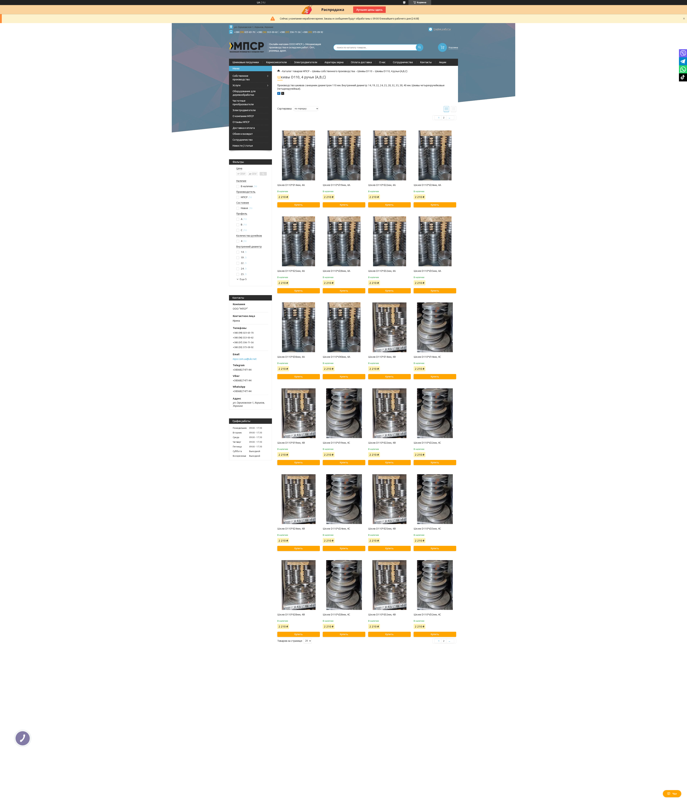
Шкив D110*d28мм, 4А (336, 270)
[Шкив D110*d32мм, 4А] (389, 241)
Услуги (236, 85)
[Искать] (419, 47)
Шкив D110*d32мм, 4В (382, 614)
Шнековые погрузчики (246, 62)
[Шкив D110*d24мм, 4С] (344, 499)
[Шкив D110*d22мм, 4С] (435, 413)
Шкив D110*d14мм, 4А (291, 184)
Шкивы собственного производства (333, 71)
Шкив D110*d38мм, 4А (291, 356)
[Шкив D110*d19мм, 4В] (298, 413)
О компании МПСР (243, 116)
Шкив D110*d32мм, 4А (382, 270)
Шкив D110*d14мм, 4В (382, 356)
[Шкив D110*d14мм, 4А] (298, 155)
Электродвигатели (305, 62)
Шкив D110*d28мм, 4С (336, 614)
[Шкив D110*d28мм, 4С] (344, 585)
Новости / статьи (243, 145)
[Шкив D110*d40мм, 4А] (344, 327)
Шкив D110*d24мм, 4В (291, 528)
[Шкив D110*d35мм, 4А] (435, 241)
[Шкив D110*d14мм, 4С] (435, 327)
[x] (282, 94)
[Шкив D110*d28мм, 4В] (298, 585)
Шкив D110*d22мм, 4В (382, 442)
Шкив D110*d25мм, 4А (291, 270)
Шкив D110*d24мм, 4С (336, 528)
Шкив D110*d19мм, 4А (336, 184)
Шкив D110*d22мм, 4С (427, 442)
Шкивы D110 (364, 71)
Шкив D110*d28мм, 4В (291, 614)
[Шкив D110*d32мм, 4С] (435, 585)
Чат (675, 793)
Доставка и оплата (244, 128)
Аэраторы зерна (334, 62)
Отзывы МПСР (241, 122)
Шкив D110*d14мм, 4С (427, 356)
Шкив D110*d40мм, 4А (336, 356)
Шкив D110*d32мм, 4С (427, 614)
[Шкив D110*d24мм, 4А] (435, 155)
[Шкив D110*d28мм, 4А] (344, 241)
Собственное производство (241, 77)
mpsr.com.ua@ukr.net (245, 359)
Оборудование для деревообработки (244, 93)
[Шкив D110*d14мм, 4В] (389, 327)
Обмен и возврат (243, 133)
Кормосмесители (276, 62)
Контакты (426, 62)
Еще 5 (243, 279)
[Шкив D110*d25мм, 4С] (435, 499)
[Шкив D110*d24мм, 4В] (298, 499)
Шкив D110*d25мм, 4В (382, 528)
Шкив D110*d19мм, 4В (291, 442)
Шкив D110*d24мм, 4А (427, 184)
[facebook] (278, 94)
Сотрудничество (403, 62)
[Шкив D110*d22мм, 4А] (389, 155)
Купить (298, 204)
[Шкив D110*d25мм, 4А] (298, 241)
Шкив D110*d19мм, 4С (336, 442)
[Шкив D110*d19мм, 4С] (344, 413)
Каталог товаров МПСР (296, 71)
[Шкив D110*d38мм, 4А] (298, 327)
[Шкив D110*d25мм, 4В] (389, 499)
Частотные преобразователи (243, 102)
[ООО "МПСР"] (247, 47)
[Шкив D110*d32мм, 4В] (389, 585)
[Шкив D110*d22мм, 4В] (389, 413)
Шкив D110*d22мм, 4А (382, 184)
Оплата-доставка (361, 62)
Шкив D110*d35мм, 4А (427, 270)
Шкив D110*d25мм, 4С (427, 528)
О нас (382, 62)
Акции (442, 62)
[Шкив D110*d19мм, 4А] (344, 155)
